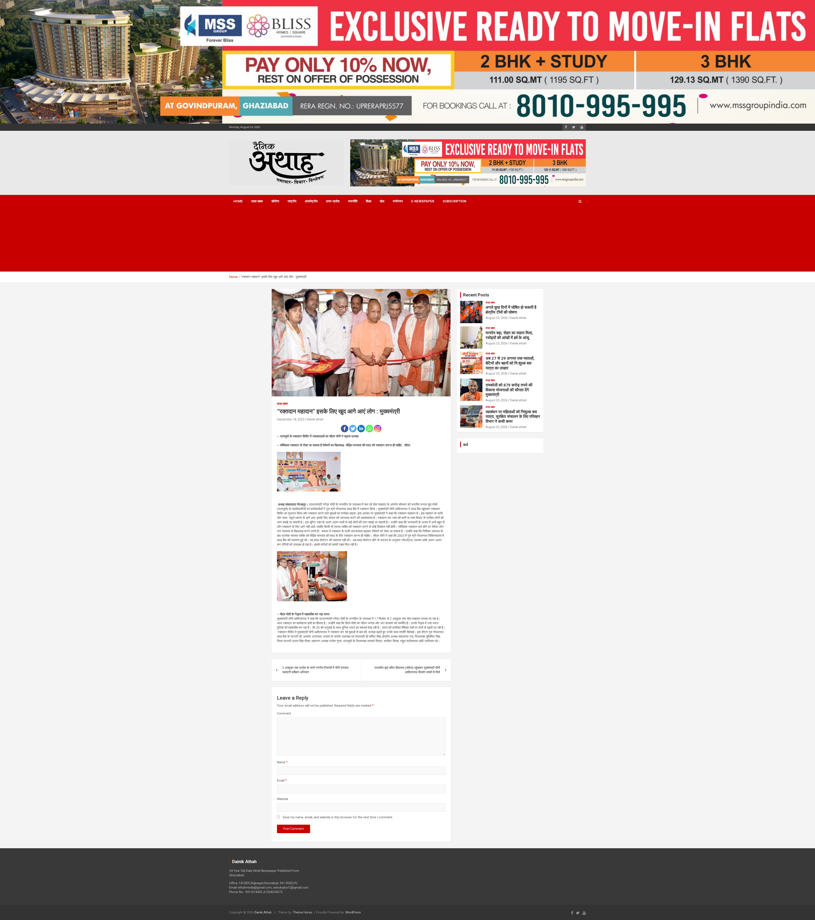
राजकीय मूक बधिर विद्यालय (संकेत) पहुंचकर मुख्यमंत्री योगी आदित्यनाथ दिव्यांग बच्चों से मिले (407, 670)
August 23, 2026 (496, 318)
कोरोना (275, 201)
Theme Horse (302, 912)
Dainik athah (315, 419)
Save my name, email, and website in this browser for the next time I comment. (338, 817)
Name (282, 762)
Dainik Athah (263, 912)
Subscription (454, 201)
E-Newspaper (422, 201)
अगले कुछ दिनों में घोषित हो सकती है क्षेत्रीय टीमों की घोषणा (511, 310)
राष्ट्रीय (292, 201)
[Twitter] (353, 428)
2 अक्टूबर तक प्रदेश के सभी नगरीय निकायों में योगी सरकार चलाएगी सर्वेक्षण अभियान (315, 670)
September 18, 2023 (290, 419)
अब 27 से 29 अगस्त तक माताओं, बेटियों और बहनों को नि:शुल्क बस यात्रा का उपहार (510, 363)
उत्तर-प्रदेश (333, 201)
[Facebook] (344, 428)
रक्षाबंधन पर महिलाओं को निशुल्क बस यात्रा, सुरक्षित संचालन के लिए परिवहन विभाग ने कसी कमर (513, 416)
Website (282, 799)
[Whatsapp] (369, 428)
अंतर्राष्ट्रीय (311, 201)
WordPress (353, 912)
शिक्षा (368, 201)
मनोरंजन (398, 201)
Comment (284, 713)
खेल (382, 201)
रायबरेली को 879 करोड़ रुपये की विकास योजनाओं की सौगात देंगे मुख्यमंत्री (509, 390)
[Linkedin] (361, 428)
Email (282, 780)
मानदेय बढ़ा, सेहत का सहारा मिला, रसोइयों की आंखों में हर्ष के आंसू (509, 335)
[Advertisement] (401, 239)
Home (238, 201)
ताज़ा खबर (257, 201)
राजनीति (352, 201)
